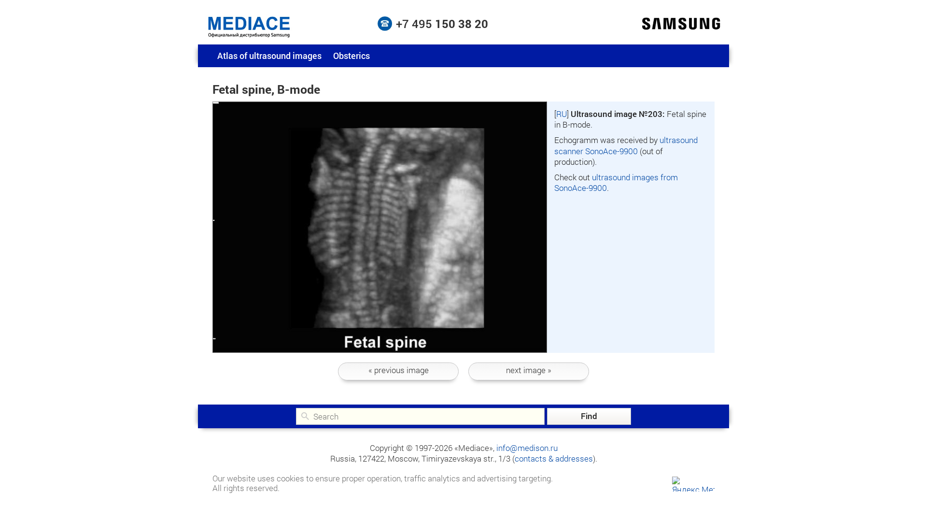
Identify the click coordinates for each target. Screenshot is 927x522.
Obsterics (351, 55)
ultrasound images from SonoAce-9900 (616, 182)
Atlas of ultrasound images (269, 55)
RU (561, 113)
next (528, 370)
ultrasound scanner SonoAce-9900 (626, 145)
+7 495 (442, 23)
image (398, 370)
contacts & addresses (554, 458)
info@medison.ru (527, 447)
